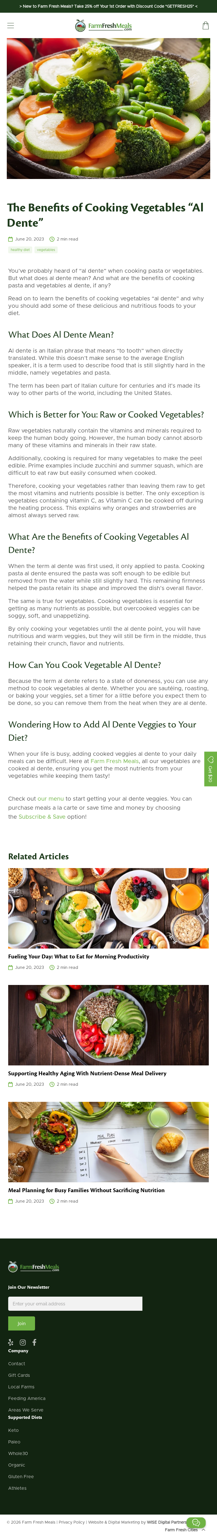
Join (22, 1323)
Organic (16, 1465)
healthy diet (20, 250)
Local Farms (21, 1387)
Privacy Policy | (73, 1522)
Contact (16, 1364)
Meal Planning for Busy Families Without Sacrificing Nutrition (86, 1190)
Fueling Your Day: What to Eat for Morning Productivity (78, 956)
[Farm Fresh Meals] (103, 25)
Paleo (14, 1442)
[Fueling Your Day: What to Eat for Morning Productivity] (108, 908)
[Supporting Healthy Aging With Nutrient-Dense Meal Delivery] (108, 1025)
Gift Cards (19, 1375)
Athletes (17, 1488)
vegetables (46, 250)
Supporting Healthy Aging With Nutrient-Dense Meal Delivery (87, 1073)
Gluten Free (21, 1476)
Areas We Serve (26, 1410)
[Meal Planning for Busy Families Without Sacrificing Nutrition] (108, 1142)
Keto (13, 1430)
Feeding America (26, 1398)
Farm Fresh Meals (38, 1522)
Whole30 (18, 1453)
